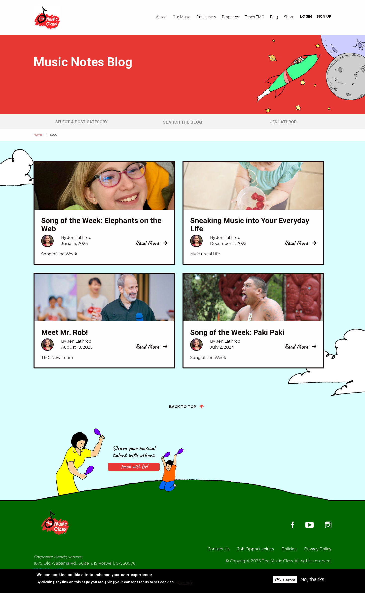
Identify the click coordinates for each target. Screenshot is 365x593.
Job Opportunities (255, 549)
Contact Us (218, 549)
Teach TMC (254, 17)
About (161, 17)
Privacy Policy (317, 549)
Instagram (328, 525)
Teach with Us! (133, 466)
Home (38, 134)
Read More (147, 243)
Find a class (206, 17)
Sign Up (323, 16)
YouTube (309, 525)
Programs (230, 17)
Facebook (292, 525)
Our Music (181, 17)
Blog (274, 17)
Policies (289, 549)
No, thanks (312, 579)
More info (183, 582)
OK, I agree (284, 579)
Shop (288, 17)
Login (306, 16)
